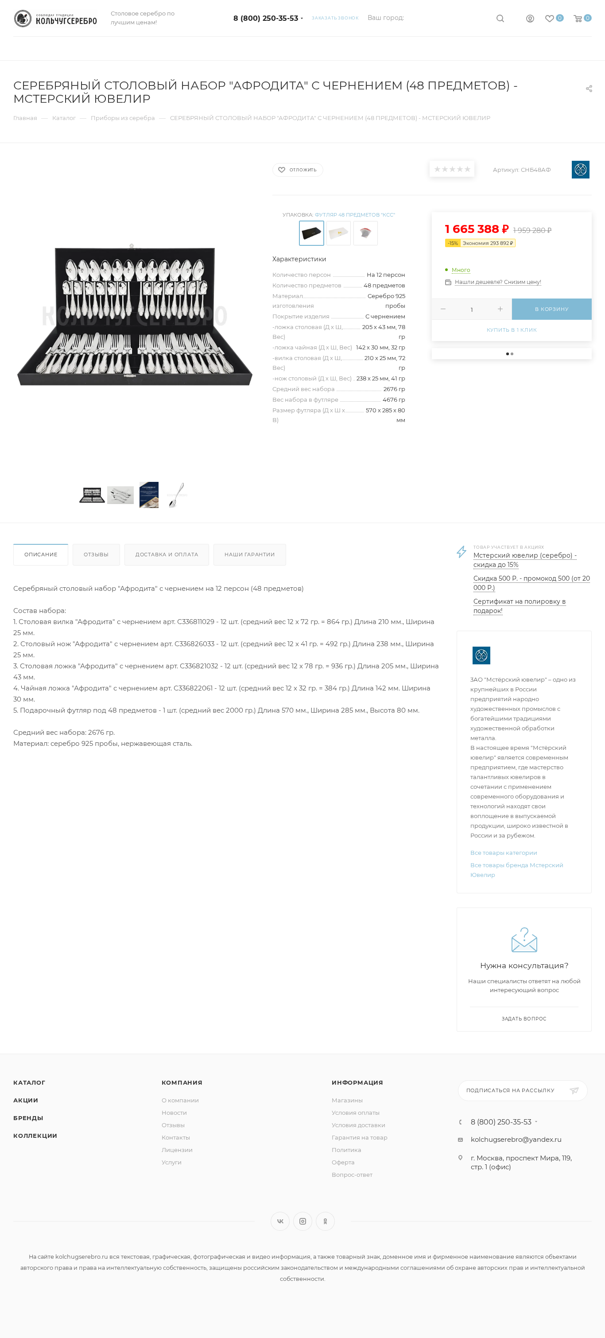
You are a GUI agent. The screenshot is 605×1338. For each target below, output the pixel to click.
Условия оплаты (356, 1112)
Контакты (176, 1137)
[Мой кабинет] (530, 19)
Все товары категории (503, 852)
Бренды (28, 1117)
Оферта (343, 1162)
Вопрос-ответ (352, 1174)
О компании (180, 1100)
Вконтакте (280, 1221)
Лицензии (177, 1149)
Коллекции (35, 1135)
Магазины (347, 1100)
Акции (26, 1100)
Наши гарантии (250, 554)
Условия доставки (358, 1125)
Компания (182, 1082)
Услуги (172, 1162)
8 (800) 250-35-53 (265, 18)
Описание (40, 554)
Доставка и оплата (167, 554)
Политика (346, 1149)
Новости (174, 1112)
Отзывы (96, 554)
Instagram (302, 1221)
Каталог (29, 1082)
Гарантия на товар (360, 1137)
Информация (358, 1082)
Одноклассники (325, 1221)
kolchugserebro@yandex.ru (516, 1139)
